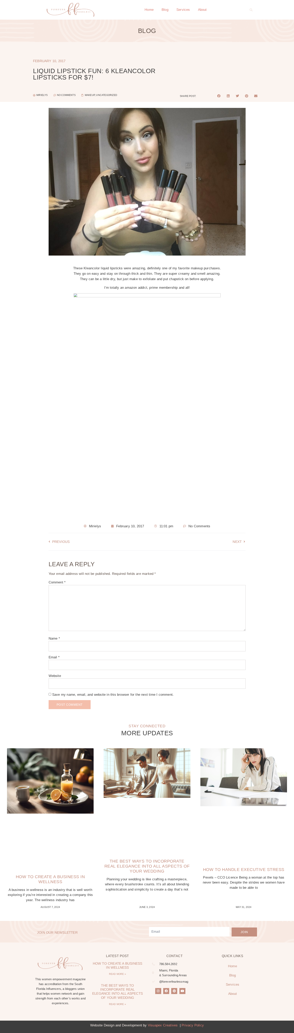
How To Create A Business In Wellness (117, 965)
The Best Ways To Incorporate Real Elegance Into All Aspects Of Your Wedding (147, 866)
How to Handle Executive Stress (243, 869)
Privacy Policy (193, 1025)
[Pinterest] (174, 991)
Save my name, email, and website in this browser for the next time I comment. (113, 694)
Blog (165, 10)
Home (149, 10)
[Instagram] (158, 991)
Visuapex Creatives (163, 1025)
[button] (251, 10)
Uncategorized (106, 95)
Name (54, 638)
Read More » (117, 974)
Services (183, 10)
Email (54, 657)
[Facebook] (166, 991)
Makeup (90, 95)
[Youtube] (182, 991)
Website (55, 676)
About (202, 10)
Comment (57, 582)
